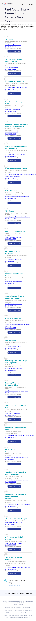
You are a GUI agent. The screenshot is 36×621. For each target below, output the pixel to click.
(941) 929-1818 (10, 348)
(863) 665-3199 (10, 393)
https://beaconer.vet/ (11, 132)
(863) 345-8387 (10, 370)
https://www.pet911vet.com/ (14, 543)
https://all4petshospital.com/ (14, 522)
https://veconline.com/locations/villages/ (17, 504)
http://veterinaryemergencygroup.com (17, 196)
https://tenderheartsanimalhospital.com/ (17, 567)
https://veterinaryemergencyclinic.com (17, 480)
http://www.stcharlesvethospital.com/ (17, 458)
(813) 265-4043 (10, 198)
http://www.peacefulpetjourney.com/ (16, 391)
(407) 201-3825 (10, 569)
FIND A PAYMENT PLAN (14, 51)
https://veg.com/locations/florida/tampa (17, 217)
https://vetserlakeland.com (13, 368)
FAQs (21, 593)
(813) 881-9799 (10, 178)
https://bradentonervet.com (13, 259)
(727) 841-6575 (10, 239)
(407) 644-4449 (10, 506)
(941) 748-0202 (10, 261)
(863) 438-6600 (10, 459)
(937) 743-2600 (10, 283)
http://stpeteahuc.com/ (12, 67)
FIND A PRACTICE (23, 3)
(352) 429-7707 (10, 437)
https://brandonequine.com (13, 281)
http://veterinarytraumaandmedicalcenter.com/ (19, 435)
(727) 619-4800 (10, 134)
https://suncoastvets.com (13, 346)
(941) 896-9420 (10, 306)
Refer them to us (14, 585)
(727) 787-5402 (10, 89)
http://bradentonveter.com (13, 304)
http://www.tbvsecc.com (13, 45)
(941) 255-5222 (10, 482)
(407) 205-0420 (10, 524)
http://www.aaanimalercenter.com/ (16, 87)
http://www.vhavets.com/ (13, 413)
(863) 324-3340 (10, 415)
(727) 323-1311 (10, 69)
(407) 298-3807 (10, 545)
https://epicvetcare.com (12, 109)
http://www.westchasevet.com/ (15, 154)
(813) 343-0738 (10, 156)
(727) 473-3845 (10, 111)
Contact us (28, 593)
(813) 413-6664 (10, 328)
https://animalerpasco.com (13, 237)
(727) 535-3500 (10, 47)
